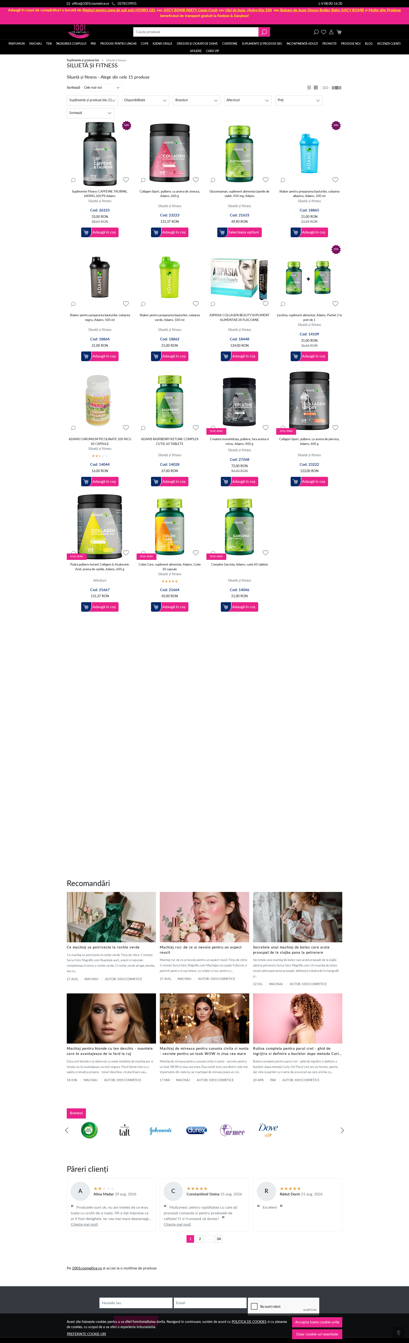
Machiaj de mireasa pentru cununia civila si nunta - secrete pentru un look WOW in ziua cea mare (204, 1051)
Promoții (329, 43)
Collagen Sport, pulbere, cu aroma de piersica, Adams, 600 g (309, 442)
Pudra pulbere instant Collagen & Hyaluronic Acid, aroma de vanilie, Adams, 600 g (99, 567)
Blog (369, 43)
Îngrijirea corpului (71, 43)
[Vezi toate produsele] (325, 87)
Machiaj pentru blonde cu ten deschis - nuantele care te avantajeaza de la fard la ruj (110, 1051)
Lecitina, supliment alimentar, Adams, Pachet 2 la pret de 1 (309, 318)
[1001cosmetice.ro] (92, 32)
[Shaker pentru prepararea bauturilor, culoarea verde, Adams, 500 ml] (170, 278)
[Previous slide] (67, 1130)
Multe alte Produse (385, 10)
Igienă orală (162, 43)
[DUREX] (186, 1139)
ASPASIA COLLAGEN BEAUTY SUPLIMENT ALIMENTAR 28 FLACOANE (239, 318)
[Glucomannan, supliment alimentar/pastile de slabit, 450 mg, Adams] (239, 154)
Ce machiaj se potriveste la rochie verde (103, 947)
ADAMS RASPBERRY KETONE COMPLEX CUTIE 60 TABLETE (169, 442)
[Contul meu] (331, 32)
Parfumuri (17, 43)
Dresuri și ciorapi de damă (197, 43)
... (209, 1239)
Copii (144, 43)
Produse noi (350, 43)
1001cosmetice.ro (87, 1268)
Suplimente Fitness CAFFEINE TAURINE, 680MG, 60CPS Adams (100, 194)
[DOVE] (258, 1139)
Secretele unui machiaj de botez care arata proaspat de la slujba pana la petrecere (291, 950)
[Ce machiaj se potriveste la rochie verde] (111, 917)
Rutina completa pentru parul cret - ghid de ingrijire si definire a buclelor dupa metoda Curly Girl (297, 1052)
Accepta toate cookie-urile (317, 1322)
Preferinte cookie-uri (86, 1334)
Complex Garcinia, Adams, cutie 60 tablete (239, 564)
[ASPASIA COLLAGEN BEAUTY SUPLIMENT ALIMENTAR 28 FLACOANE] (239, 278)
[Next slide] (342, 1130)
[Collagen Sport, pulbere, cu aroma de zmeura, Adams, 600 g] (170, 154)
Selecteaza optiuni (244, 232)
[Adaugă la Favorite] (126, 180)
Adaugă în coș (104, 232)
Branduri (76, 1113)
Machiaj (35, 43)
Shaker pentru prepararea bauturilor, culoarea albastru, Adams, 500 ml (309, 194)
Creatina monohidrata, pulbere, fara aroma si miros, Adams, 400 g (239, 442)
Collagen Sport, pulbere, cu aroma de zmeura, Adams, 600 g (170, 194)
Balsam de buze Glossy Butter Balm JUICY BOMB (322, 10)
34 (219, 1239)
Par (273, 1080)
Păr (93, 43)
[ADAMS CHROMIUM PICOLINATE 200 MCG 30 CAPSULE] (100, 402)
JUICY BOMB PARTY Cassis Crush (190, 10)
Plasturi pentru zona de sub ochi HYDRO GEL (119, 10)
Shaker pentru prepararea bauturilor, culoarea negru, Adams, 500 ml (100, 318)
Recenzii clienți (388, 43)
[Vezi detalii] (73, 180)
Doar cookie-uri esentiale (317, 1334)
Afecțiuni (99, 580)
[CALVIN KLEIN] (330, 1139)
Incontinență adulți (302, 43)
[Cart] (338, 32)
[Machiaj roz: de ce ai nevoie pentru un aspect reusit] (204, 917)
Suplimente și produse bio (262, 43)
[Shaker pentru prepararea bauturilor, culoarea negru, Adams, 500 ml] (100, 278)
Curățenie (229, 43)
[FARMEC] (222, 1139)
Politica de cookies (249, 1322)
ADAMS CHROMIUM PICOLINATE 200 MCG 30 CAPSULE (100, 442)
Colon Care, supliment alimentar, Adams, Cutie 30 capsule (170, 567)
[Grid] (316, 87)
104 (248, 10)
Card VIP (212, 51)
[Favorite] (323, 32)
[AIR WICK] (79, 1139)
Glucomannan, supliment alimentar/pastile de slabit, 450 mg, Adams (239, 194)
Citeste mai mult (84, 1224)
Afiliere (196, 51)
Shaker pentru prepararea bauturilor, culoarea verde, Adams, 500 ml (170, 318)
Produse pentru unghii (118, 43)
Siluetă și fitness (99, 201)
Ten (49, 43)
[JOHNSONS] (150, 1139)
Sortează (73, 87)
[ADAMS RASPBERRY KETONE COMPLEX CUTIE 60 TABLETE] (170, 402)
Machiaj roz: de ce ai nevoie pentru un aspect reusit (201, 950)
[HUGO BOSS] (294, 1139)
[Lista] (309, 87)
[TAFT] (115, 1139)
